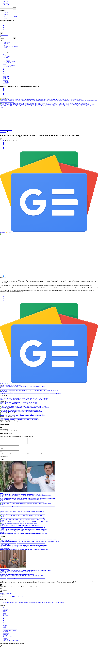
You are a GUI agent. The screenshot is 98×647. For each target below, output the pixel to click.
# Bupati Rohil (21, 602)
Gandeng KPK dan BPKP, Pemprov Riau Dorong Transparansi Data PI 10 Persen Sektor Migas (23, 529)
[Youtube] (4, 30)
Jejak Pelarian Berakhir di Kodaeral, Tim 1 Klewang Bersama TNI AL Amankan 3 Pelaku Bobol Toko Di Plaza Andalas (29, 541)
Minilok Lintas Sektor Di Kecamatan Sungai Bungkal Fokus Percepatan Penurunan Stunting (22, 415)
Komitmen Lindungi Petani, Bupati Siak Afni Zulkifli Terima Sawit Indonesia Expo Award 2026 (23, 533)
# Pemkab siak (44, 602)
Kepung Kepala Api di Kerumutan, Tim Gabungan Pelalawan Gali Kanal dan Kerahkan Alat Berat (24, 549)
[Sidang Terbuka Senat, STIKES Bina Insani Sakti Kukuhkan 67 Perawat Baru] (18, 402)
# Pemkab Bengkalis (59, 602)
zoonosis (6, 14)
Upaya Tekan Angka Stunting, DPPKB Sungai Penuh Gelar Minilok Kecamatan (19, 419)
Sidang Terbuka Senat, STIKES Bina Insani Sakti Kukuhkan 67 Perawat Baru (19, 403)
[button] (14, 8)
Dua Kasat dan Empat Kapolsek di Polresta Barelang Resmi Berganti (17, 574)
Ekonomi (2, 512)
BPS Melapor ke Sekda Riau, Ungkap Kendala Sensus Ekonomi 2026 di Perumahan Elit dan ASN (24, 521)
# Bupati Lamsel (51, 602)
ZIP (4, 15)
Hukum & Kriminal (4, 540)
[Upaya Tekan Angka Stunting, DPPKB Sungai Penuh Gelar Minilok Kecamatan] (19, 418)
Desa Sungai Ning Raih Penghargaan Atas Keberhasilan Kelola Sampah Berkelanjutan (21, 411)
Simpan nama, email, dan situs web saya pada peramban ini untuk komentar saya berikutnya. (23, 453)
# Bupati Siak (27, 602)
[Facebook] (4, 26)
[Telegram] (4, 93)
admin (3, 140)
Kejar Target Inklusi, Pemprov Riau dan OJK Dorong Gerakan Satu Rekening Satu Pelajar (22, 518)
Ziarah (5, 18)
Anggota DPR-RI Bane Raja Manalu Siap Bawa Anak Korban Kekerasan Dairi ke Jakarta (62, 99)
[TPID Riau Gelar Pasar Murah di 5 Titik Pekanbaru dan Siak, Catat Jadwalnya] (18, 523)
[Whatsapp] (4, 95)
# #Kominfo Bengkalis (36, 602)
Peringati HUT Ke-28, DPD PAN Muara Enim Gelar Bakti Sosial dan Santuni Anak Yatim (22, 502)
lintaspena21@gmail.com (5, 593)
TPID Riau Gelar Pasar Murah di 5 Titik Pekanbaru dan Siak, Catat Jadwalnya (19, 525)
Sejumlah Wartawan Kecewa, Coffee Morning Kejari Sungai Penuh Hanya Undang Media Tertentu (24, 407)
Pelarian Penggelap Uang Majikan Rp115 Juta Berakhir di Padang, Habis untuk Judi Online (22, 578)
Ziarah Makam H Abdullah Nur (11, 16)
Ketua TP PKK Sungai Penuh (14, 385)
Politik (1, 493)
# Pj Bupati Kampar (4, 602)
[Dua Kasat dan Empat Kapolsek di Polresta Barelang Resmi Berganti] (16, 571)
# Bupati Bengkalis (13, 602)
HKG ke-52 (4, 385)
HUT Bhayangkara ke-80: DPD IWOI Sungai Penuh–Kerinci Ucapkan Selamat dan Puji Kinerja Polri (25, 399)
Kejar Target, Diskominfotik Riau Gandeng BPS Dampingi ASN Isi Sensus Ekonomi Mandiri (22, 514)
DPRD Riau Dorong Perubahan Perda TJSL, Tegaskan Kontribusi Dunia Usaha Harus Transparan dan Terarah (27, 498)
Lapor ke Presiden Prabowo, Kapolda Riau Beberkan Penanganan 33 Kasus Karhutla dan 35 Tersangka (25, 570)
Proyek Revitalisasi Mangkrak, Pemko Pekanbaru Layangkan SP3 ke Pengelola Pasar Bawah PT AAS (71, 104)
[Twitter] (4, 28)
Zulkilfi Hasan (7, 13)
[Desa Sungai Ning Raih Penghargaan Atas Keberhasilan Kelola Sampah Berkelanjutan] (20, 410)
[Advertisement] (49, 119)
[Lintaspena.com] (4, 6)
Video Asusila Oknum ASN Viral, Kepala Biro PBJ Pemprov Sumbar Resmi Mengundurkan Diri (67, 103)
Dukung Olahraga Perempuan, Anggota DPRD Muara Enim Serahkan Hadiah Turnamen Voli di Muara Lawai (27, 506)
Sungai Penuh (3, 132)
